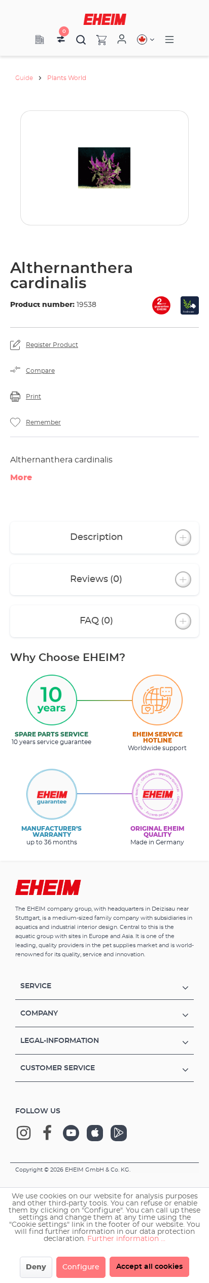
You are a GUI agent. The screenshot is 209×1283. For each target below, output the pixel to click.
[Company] (39, 39)
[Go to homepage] (104, 19)
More (21, 478)
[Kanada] (145, 39)
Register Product (52, 345)
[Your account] (122, 39)
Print (33, 397)
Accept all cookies (149, 1266)
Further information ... (126, 1238)
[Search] (81, 39)
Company (39, 1013)
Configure (80, 1267)
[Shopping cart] (96, 39)
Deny (36, 1267)
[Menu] (169, 39)
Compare (40, 371)
